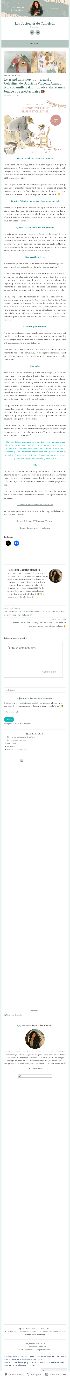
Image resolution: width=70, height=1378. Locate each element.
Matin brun (11, 743)
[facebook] (32, 32)
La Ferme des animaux (16, 740)
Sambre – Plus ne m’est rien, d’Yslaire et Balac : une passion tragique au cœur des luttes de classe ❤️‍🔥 (39, 622)
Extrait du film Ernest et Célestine (35, 528)
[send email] (38, 32)
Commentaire (49, 671)
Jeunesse (16, 75)
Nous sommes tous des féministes (21, 737)
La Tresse (10, 746)
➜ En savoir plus (35, 1068)
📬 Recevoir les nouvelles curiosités (35, 698)
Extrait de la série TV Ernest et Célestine (35, 521)
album (7, 75)
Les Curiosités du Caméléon (35, 23)
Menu (36, 44)
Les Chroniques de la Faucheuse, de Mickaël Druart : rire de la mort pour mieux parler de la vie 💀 (34, 611)
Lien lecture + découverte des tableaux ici (35, 504)
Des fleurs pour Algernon (17, 750)
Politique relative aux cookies (22, 1365)
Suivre (9, 719)
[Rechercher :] (35, 690)
